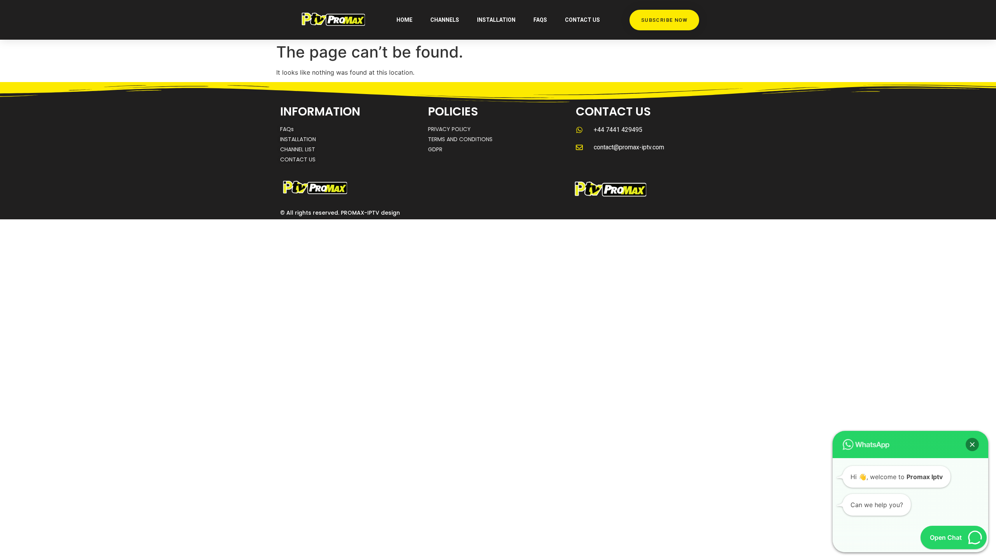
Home (404, 20)
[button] (972, 444)
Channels (444, 20)
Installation (496, 20)
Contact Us (582, 20)
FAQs (540, 20)
